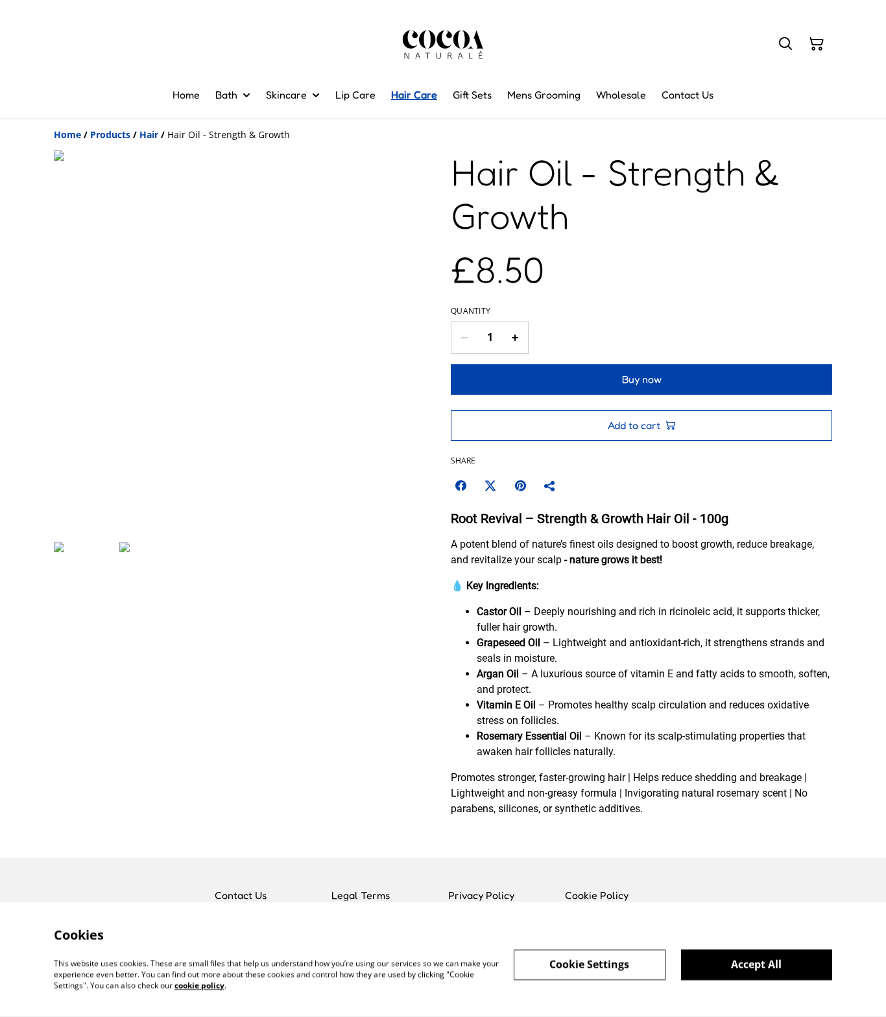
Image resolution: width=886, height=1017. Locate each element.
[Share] (550, 485)
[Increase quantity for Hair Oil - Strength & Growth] (515, 337)
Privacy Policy (481, 895)
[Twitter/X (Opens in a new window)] (490, 485)
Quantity (470, 311)
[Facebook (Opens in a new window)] (460, 485)
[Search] (785, 44)
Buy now (642, 379)
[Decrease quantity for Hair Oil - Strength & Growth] (464, 337)
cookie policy (199, 984)
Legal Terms (360, 895)
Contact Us (241, 895)
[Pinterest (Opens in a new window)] (520, 485)
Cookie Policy (597, 895)
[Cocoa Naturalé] (443, 44)
